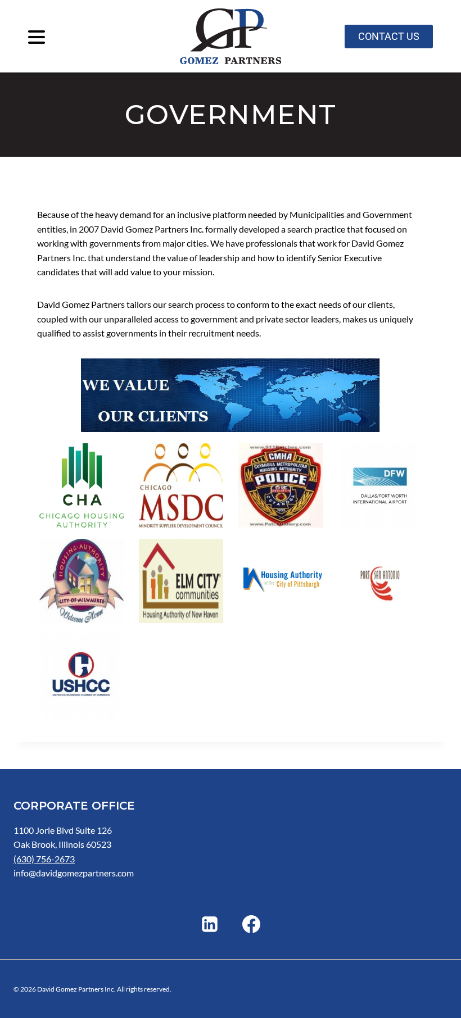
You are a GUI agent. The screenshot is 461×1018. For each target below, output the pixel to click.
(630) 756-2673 (44, 858)
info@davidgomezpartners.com (73, 872)
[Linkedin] (210, 924)
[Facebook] (251, 924)
